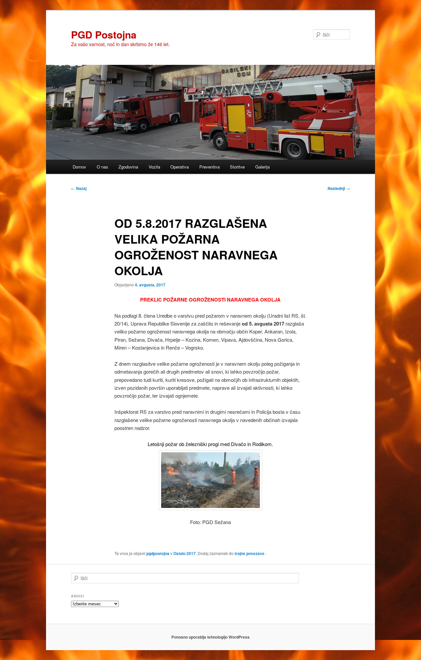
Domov (79, 167)
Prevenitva (209, 167)
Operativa (179, 167)
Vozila (154, 167)
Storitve (237, 167)
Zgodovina (128, 167)
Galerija (262, 167)
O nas (102, 167)
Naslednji (339, 188)
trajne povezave (249, 553)
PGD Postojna (103, 34)
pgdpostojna (157, 553)
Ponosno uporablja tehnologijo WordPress (210, 637)
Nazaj (79, 188)
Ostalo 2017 (184, 553)
